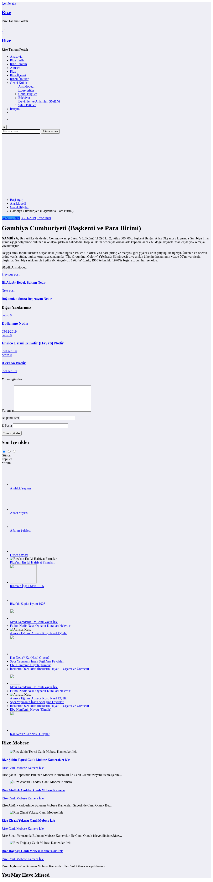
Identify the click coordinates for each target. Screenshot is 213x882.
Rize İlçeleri (18, 75)
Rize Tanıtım (18, 64)
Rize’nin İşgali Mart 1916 (27, 586)
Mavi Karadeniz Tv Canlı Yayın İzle (34, 622)
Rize (6, 12)
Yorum (6, 463)
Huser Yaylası (19, 555)
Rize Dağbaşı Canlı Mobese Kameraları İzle (32, 851)
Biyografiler (26, 90)
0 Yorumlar (44, 218)
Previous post (10, 274)
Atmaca (15, 68)
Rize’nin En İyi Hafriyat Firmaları (32, 562)
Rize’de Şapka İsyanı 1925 (27, 603)
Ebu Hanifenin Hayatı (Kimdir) (30, 665)
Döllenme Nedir (15, 323)
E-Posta (7, 425)
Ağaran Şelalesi (20, 530)
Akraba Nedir (14, 363)
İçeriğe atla (9, 3)
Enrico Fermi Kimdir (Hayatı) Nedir (33, 343)
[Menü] (3, 29)
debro (6, 315)
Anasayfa (16, 56)
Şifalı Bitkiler (27, 105)
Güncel (6, 455)
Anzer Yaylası (19, 513)
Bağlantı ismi (11, 418)
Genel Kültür (18, 82)
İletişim (15, 109)
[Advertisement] (106, 165)
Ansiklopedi (26, 86)
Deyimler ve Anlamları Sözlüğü (39, 101)
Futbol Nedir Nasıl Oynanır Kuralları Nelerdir (40, 625)
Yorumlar (8, 410)
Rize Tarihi (17, 60)
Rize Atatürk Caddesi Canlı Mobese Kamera (33, 790)
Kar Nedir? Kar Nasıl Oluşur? (30, 657)
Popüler (7, 459)
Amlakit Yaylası (20, 488)
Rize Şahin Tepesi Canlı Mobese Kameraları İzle (36, 759)
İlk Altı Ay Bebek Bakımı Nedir (24, 282)
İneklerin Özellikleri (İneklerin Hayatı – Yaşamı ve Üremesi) (49, 669)
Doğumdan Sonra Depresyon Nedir (27, 298)
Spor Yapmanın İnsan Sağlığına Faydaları (37, 661)
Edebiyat (24, 97)
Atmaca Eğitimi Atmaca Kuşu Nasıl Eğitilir (38, 633)
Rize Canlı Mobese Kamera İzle (23, 768)
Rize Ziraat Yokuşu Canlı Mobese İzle (28, 820)
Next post (8, 290)
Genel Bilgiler (27, 94)
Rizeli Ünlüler (19, 79)
